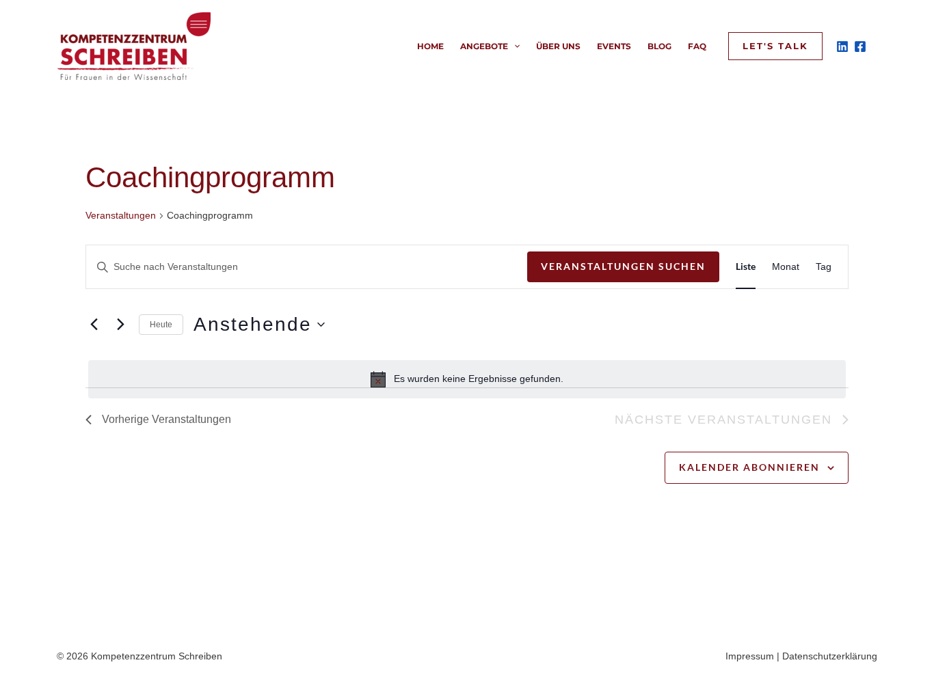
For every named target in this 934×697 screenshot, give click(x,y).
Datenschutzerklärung (829, 656)
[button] (514, 46)
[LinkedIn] (842, 46)
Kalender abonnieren (749, 467)
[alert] (467, 379)
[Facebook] (860, 46)
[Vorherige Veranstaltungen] (93, 324)
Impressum (749, 656)
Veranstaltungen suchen (623, 266)
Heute (161, 324)
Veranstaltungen (120, 215)
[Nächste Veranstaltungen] (120, 324)
